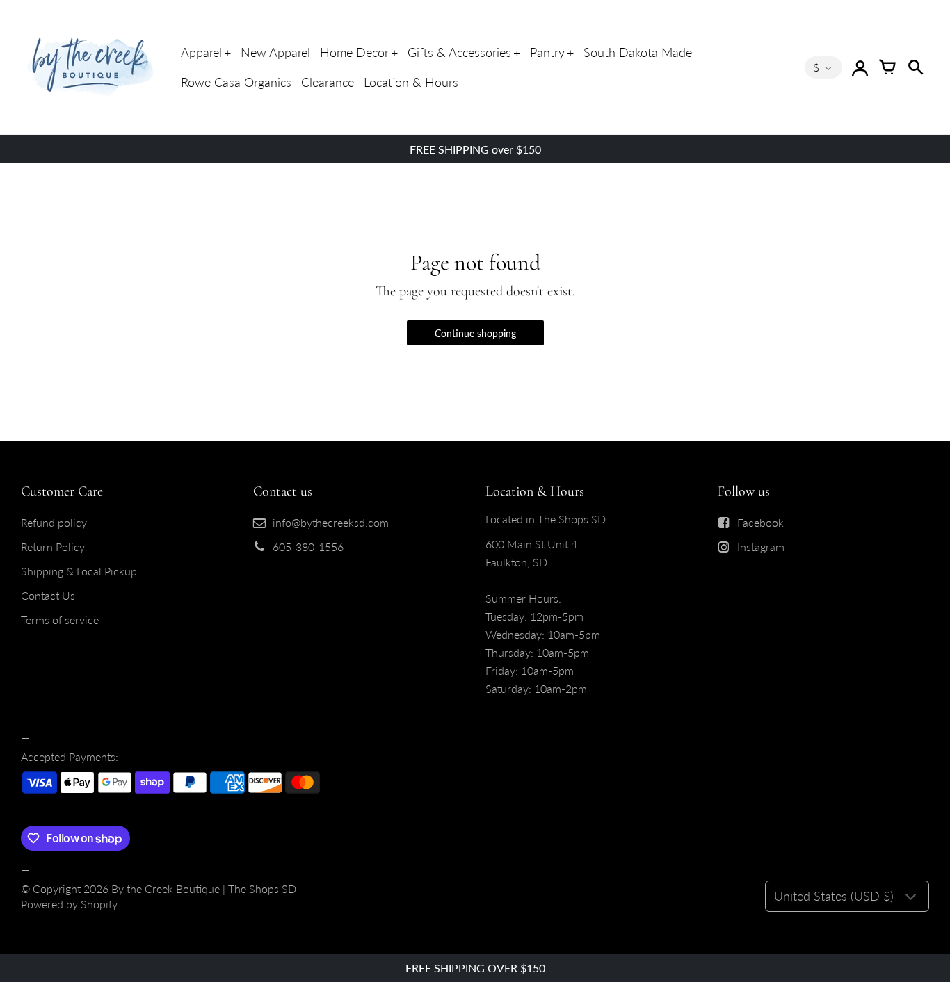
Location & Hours (411, 82)
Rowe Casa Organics (236, 82)
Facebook (760, 522)
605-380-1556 (308, 546)
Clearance (327, 82)
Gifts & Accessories (459, 52)
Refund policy (54, 522)
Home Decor (354, 52)
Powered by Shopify (69, 903)
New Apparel (275, 52)
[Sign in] (859, 67)
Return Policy (53, 546)
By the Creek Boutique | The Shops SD (203, 888)
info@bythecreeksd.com (331, 522)
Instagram (760, 546)
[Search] (915, 67)
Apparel (201, 52)
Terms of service (60, 619)
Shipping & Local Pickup (79, 571)
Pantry (547, 52)
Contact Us (48, 595)
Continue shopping (475, 333)
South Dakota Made (637, 52)
